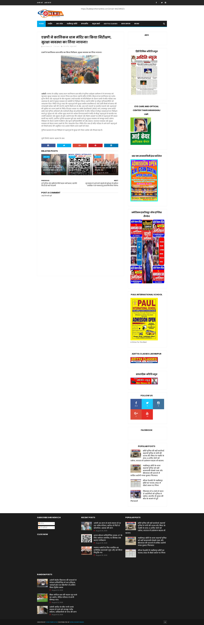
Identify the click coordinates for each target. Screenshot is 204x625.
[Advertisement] (79, 253)
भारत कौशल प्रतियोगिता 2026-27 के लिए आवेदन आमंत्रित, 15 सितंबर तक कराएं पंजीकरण (78, 166)
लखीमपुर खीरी (72, 24)
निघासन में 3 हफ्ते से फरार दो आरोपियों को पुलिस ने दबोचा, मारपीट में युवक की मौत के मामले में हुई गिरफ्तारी (147, 496)
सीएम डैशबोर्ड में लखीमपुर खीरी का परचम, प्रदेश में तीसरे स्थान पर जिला (153, 483)
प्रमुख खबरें (96, 24)
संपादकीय (84, 24)
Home (41, 24)
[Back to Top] (165, 622)
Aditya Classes (110, 24)
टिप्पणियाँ (43, 527)
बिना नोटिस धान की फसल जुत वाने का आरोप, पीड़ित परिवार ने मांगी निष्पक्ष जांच (63, 597)
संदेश (42, 523)
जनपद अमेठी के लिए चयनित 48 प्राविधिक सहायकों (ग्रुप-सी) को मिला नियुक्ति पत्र (105, 166)
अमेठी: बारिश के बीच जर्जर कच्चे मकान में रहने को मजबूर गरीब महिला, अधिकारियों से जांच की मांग (62, 609)
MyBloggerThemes (77, 622)
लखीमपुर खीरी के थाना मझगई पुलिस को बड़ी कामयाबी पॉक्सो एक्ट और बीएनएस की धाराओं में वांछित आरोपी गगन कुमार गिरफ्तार (146, 470)
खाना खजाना (125, 24)
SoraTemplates (51, 622)
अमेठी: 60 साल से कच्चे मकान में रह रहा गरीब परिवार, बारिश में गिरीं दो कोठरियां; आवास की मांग (52, 166)
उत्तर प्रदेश (59, 24)
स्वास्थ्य (136, 24)
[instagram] (165, 2)
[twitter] (161, 2)
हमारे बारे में (48, 3)
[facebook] (156, 2)
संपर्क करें (40, 3)
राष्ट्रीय (50, 24)
